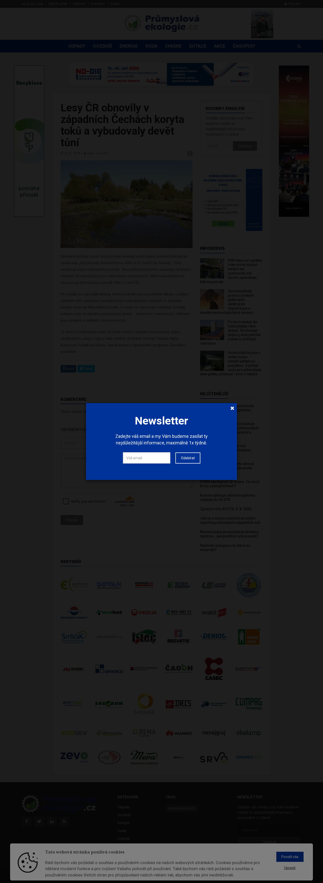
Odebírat (188, 458)
